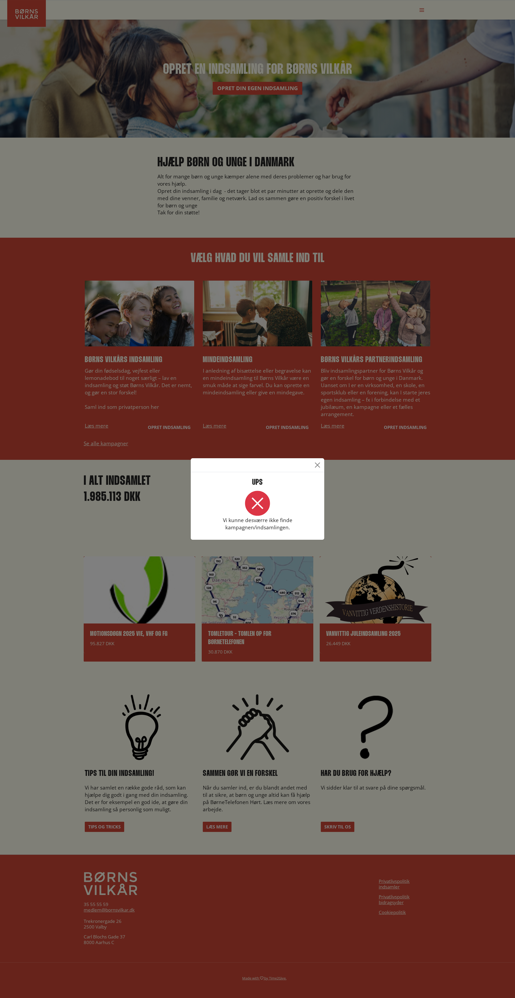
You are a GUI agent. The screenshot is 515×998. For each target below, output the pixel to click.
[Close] (317, 465)
